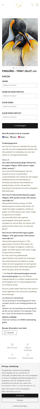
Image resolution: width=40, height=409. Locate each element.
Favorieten (12, 358)
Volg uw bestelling (28, 348)
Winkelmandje (27, 358)
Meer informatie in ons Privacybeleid (15, 389)
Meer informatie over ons (11, 391)
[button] (20, 5)
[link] (20, 405)
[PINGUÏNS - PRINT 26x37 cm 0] (20, 42)
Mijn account (12, 347)
